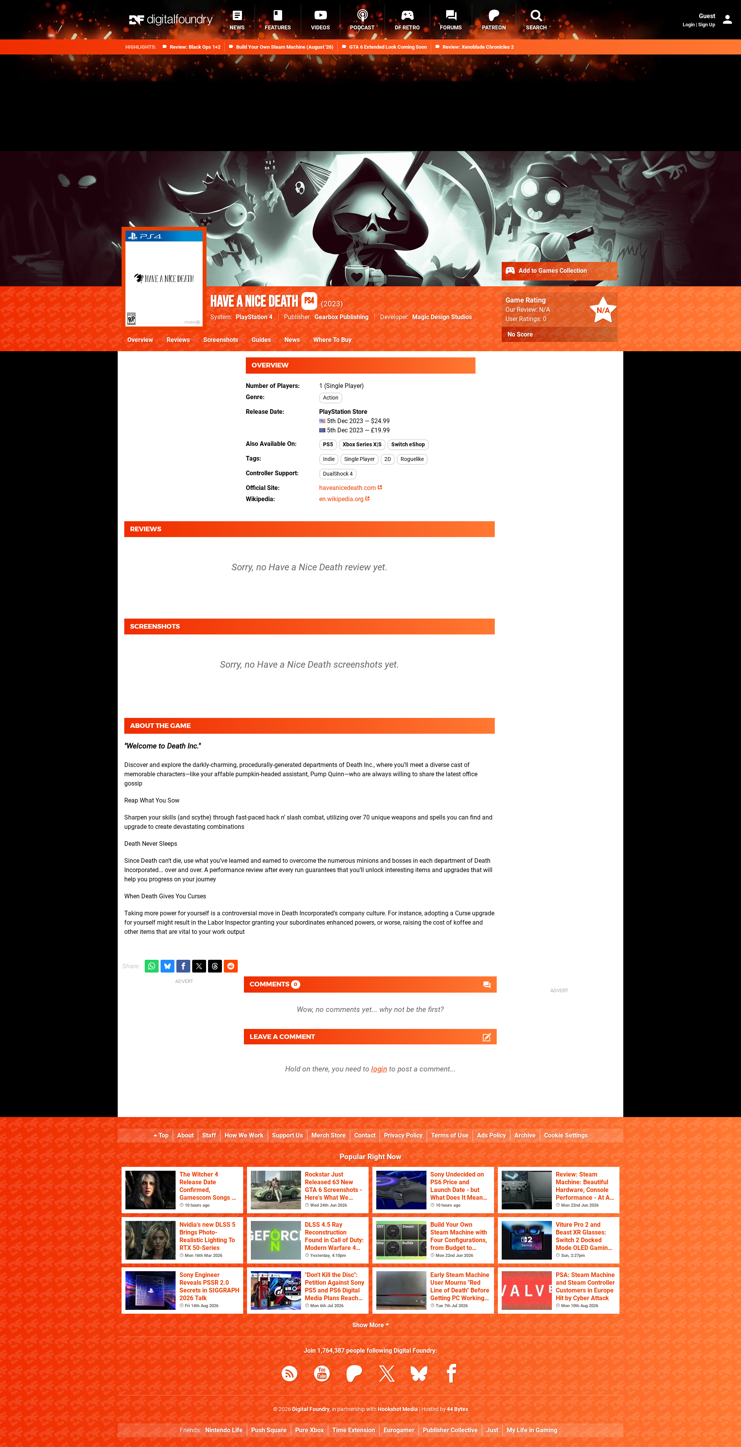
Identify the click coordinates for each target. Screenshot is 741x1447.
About (185, 1135)
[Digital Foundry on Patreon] (354, 1375)
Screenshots (220, 339)
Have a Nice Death (262, 301)
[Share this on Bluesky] (167, 966)
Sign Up (706, 24)
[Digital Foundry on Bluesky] (419, 1375)
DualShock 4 (338, 474)
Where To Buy (332, 339)
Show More (369, 1325)
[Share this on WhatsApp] (152, 966)
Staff (209, 1135)
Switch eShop (408, 444)
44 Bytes (457, 1409)
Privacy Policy (403, 1135)
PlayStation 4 (254, 317)
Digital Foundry (311, 1409)
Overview (140, 339)
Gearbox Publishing (342, 317)
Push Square (269, 1430)
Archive (525, 1135)
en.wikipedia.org (342, 499)
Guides (261, 339)
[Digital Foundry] (171, 19)
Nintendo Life (224, 1430)
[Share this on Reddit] (231, 966)
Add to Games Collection (552, 270)
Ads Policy (491, 1135)
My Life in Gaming (532, 1430)
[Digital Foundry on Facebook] (451, 1375)
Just (492, 1430)
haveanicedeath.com (348, 487)
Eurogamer (399, 1430)
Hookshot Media (398, 1409)
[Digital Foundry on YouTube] (322, 1375)
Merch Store (328, 1135)
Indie (329, 459)
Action (330, 397)
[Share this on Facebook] (183, 966)
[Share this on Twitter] (199, 966)
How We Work (244, 1135)
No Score (520, 334)
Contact (365, 1135)
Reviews (178, 339)
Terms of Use (450, 1135)
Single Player (359, 459)
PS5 (328, 444)
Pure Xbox (309, 1430)
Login (689, 24)
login (379, 1068)
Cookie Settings (566, 1135)
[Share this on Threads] (215, 966)
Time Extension (353, 1430)
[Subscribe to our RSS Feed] (289, 1375)
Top (163, 1135)
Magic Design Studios (442, 317)
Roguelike (412, 459)
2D (387, 459)
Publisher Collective (450, 1430)
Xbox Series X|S (362, 444)
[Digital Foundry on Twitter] (386, 1375)
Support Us (287, 1135)
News (292, 339)
